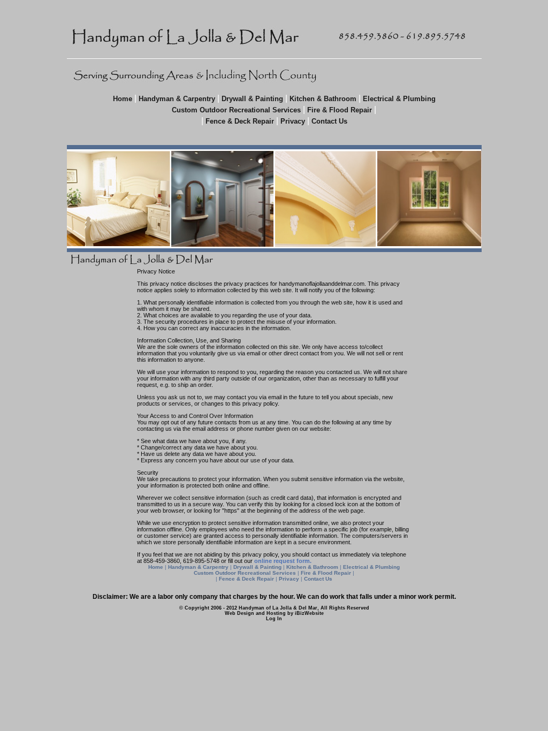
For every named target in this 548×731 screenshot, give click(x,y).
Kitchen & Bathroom (323, 99)
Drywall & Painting (252, 99)
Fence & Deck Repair (241, 121)
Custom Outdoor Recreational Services (236, 110)
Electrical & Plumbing (399, 99)
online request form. (282, 561)
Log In (274, 618)
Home (122, 99)
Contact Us (329, 121)
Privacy (292, 121)
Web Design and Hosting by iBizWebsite (274, 613)
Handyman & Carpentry (177, 99)
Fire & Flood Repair (340, 110)
